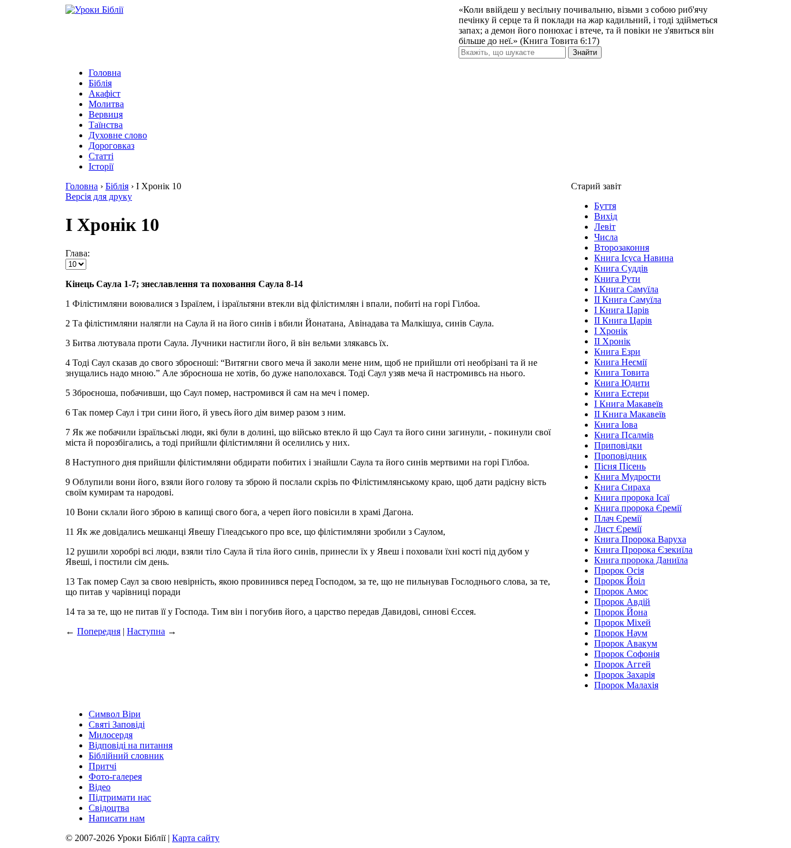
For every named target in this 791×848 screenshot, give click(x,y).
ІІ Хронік (612, 341)
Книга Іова (616, 424)
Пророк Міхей (622, 622)
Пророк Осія (619, 570)
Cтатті (101, 156)
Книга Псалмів (624, 435)
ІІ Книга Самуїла (627, 299)
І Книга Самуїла (626, 289)
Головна (105, 73)
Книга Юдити (622, 383)
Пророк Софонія (627, 654)
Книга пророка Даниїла (641, 560)
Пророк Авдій (622, 602)
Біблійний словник (126, 756)
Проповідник (620, 456)
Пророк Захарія (624, 675)
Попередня (98, 631)
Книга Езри (617, 352)
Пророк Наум (620, 633)
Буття (605, 206)
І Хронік (611, 331)
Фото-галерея (115, 776)
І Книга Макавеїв (628, 404)
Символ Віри (115, 714)
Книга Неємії (620, 362)
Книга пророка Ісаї (631, 497)
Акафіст (104, 93)
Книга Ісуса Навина (633, 258)
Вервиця (106, 114)
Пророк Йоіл (619, 581)
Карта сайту (195, 838)
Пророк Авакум (625, 643)
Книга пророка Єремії (638, 508)
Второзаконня (621, 247)
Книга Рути (617, 279)
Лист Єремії (618, 529)
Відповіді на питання (131, 745)
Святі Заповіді (117, 724)
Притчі (102, 766)
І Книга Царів (621, 310)
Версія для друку (98, 196)
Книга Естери (621, 393)
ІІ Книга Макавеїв (630, 414)
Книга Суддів (621, 268)
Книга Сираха (622, 487)
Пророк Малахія (626, 685)
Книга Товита (621, 372)
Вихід (605, 216)
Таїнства (106, 125)
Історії (101, 166)
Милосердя (111, 735)
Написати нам (117, 818)
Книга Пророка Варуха (640, 539)
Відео (100, 787)
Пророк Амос (621, 591)
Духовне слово (118, 135)
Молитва (106, 104)
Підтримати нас (120, 797)
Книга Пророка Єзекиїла (643, 550)
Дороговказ (111, 145)
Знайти (585, 52)
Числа (606, 237)
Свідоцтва (109, 808)
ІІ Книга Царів (623, 320)
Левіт (605, 227)
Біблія (100, 83)
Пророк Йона (620, 612)
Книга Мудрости (627, 477)
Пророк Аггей (622, 664)
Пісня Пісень (620, 466)
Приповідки (618, 445)
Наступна (146, 631)
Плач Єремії (618, 518)
